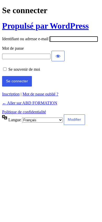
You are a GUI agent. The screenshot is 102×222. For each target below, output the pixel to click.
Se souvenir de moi (24, 69)
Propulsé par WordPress (45, 26)
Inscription (11, 94)
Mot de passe (13, 48)
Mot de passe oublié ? (40, 94)
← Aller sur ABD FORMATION (29, 103)
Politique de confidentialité (24, 112)
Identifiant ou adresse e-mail (25, 39)
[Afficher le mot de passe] (58, 56)
